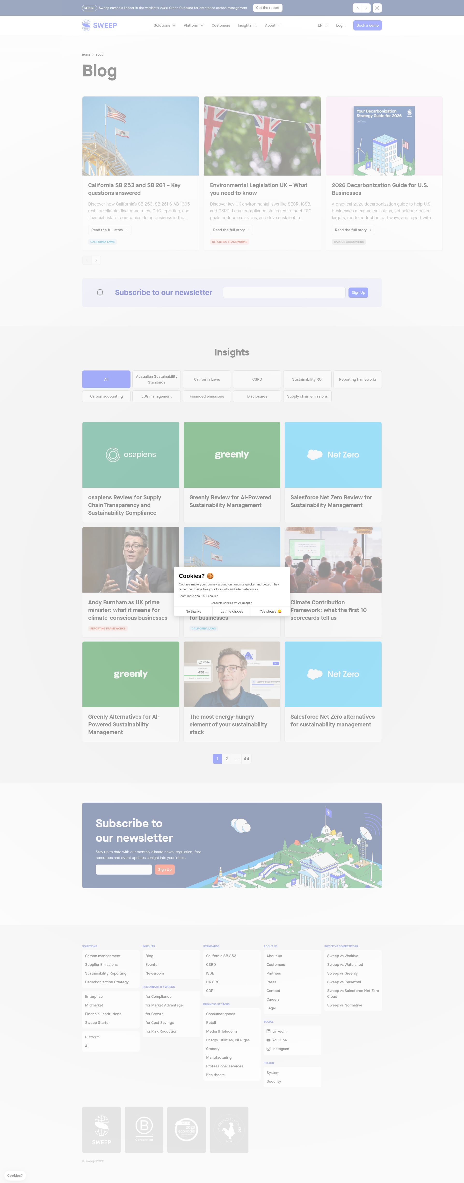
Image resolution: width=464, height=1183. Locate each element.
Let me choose (232, 611)
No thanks (193, 611)
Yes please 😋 (271, 611)
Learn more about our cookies (198, 596)
